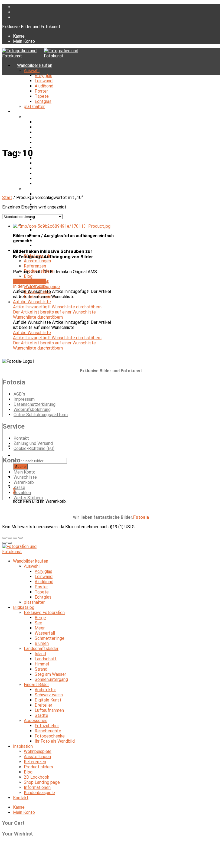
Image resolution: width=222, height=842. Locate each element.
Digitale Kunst (48, 700)
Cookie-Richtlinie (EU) (34, 448)
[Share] (10, 538)
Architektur (45, 194)
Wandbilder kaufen (34, 65)
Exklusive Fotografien (44, 116)
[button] (64, 284)
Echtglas (43, 101)
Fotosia (141, 517)
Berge (40, 122)
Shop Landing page (42, 782)
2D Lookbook (36, 777)
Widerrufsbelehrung (32, 409)
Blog (28, 276)
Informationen (37, 787)
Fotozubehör (47, 230)
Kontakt (21, 438)
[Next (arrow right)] (10, 543)
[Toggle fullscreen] (15, 538)
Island (40, 653)
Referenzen (35, 266)
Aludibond (44, 86)
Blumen (42, 643)
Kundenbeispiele (39, 792)
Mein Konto (24, 41)
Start (7, 197)
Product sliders (38, 766)
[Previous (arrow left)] (4, 543)
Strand (41, 173)
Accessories (35, 720)
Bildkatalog (27, 111)
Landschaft (46, 163)
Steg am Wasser (50, 178)
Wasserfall (45, 137)
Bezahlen (22, 492)
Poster (41, 91)
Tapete (42, 96)
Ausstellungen (37, 260)
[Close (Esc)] (4, 538)
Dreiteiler (43, 705)
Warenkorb (24, 482)
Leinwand (44, 80)
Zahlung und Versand (33, 443)
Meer (40, 132)
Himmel (42, 168)
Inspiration (23, 746)
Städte (41, 219)
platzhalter (34, 106)
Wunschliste (25, 477)
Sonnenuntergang (51, 183)
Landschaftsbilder (41, 648)
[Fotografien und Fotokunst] (43, 55)
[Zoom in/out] (20, 538)
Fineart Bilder (36, 188)
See (38, 127)
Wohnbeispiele (37, 751)
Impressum (24, 399)
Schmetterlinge (49, 142)
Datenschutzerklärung (35, 404)
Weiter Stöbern (28, 497)
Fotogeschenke (50, 240)
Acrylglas (43, 75)
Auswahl (32, 70)
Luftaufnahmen (49, 710)
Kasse (19, 36)
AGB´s (19, 394)
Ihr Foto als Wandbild (55, 245)
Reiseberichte (48, 730)
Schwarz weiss (49, 694)
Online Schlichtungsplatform (41, 414)
